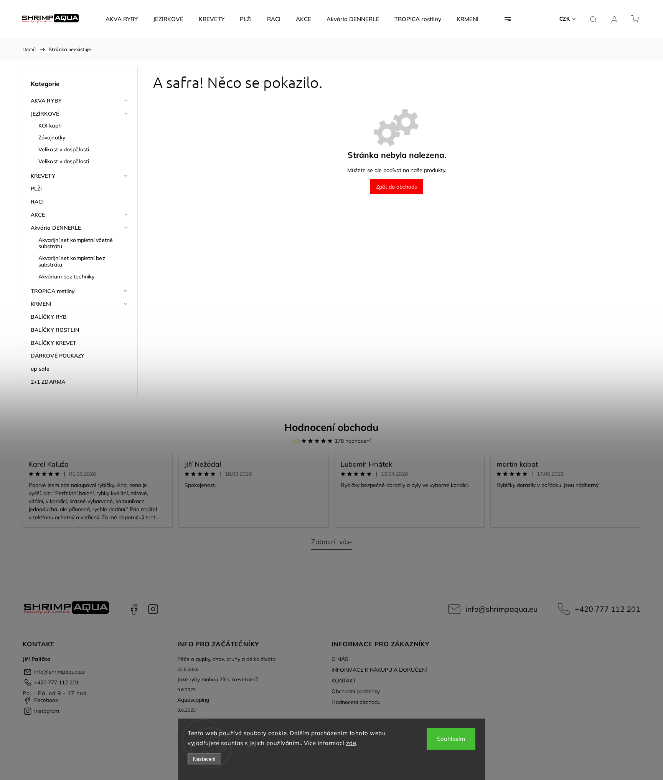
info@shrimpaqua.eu (501, 609)
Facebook (134, 609)
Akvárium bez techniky (66, 276)
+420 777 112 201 (607, 609)
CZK (564, 19)
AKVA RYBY (46, 100)
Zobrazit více (331, 541)
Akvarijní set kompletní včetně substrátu (75, 243)
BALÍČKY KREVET (53, 342)
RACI (37, 201)
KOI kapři (49, 125)
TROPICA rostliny (53, 291)
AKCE (38, 214)
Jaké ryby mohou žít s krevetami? (217, 679)
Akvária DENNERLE (56, 227)
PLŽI (36, 188)
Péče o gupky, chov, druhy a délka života (226, 659)
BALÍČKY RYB (49, 316)
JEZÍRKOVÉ (45, 113)
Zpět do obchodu (396, 186)
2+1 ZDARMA (48, 381)
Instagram (153, 609)
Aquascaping (193, 699)
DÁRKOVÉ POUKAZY (58, 355)
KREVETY (43, 175)
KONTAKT (344, 680)
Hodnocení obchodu (331, 427)
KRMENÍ (41, 303)
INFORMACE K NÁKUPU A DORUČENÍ (379, 669)
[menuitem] (122, 19)
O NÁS (340, 659)
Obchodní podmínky (356, 691)
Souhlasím (451, 738)
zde (351, 743)
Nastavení (204, 759)
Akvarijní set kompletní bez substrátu (71, 261)
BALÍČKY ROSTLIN (55, 329)
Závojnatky (51, 137)
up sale (40, 368)
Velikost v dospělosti (63, 149)
